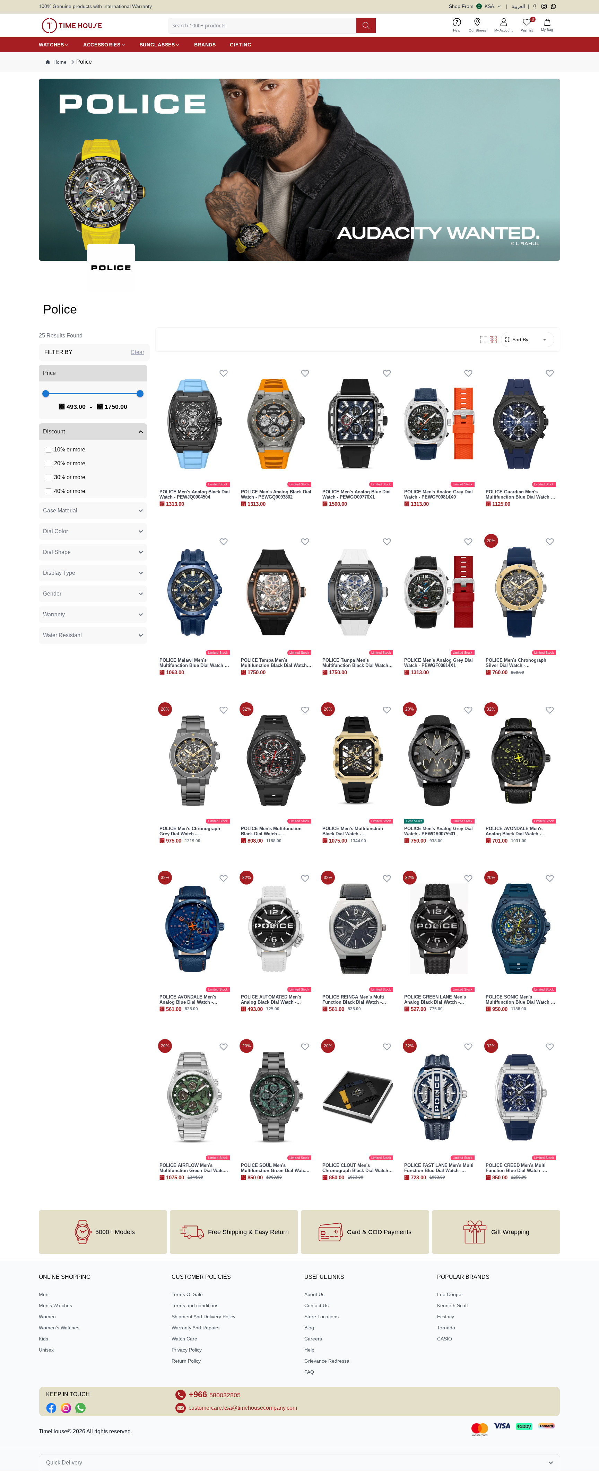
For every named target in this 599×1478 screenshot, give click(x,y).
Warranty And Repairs (195, 1327)
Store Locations (321, 1316)
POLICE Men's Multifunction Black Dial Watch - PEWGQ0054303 (271, 834)
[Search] (366, 25)
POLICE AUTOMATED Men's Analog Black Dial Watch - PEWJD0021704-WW (271, 1002)
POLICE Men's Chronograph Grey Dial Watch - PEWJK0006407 (189, 834)
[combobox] (540, 339)
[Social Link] (51, 1408)
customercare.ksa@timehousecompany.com (243, 1408)
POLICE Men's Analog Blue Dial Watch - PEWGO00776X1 (356, 494)
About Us (314, 1294)
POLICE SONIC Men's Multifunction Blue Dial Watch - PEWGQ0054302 (519, 1002)
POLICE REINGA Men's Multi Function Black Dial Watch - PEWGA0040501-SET (353, 1002)
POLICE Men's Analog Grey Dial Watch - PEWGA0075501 (438, 831)
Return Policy (186, 1361)
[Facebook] (534, 6)
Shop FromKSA (471, 6)
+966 (215, 1394)
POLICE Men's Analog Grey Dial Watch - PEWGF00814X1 (438, 663)
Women (47, 1316)
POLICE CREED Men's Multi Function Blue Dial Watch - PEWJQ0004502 (516, 1170)
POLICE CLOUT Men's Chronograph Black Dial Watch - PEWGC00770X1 (356, 1170)
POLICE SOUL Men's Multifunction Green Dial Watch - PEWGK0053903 (276, 1170)
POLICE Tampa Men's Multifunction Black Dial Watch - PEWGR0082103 (356, 665)
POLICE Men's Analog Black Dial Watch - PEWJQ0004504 (194, 494)
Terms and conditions (195, 1305)
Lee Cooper (450, 1294)
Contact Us (316, 1305)
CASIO (444, 1338)
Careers (313, 1338)
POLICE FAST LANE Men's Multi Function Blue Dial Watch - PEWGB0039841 (439, 1170)
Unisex (46, 1350)
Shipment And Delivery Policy (203, 1316)
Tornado (446, 1327)
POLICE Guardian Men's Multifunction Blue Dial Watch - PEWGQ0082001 (519, 497)
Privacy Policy (187, 1350)
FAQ (309, 1372)
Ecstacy (445, 1316)
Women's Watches (59, 1327)
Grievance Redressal (327, 1361)
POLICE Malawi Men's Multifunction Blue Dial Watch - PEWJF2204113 (192, 665)
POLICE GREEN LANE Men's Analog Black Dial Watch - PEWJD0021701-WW (435, 1002)
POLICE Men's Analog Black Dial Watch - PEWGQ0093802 (276, 494)
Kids (43, 1338)
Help (309, 1350)
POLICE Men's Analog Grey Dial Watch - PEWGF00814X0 (438, 494)
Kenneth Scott (452, 1305)
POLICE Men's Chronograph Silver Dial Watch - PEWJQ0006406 (516, 665)
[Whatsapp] (553, 6)
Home (60, 62)
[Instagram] (544, 6)
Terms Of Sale (187, 1294)
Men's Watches (55, 1305)
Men (44, 1294)
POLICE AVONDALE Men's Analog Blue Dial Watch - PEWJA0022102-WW (187, 1002)
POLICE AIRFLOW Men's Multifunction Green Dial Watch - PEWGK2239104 (194, 1170)
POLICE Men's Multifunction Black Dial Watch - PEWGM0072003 (352, 834)
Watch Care (184, 1338)
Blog (309, 1327)
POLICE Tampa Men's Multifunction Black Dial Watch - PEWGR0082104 (275, 665)
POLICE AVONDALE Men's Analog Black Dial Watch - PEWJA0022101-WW (514, 834)
